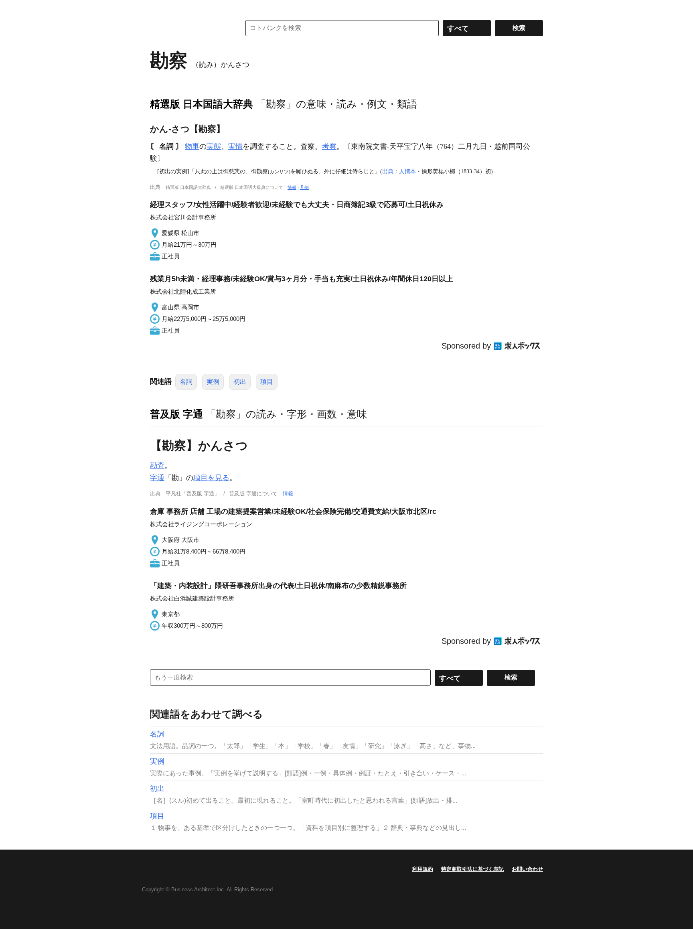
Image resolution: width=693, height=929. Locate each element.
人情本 (407, 171)
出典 (387, 171)
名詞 (186, 381)
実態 (214, 146)
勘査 (157, 465)
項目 (266, 381)
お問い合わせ (527, 869)
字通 (157, 478)
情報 (292, 187)
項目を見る (211, 478)
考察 (329, 146)
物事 (192, 146)
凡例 (304, 187)
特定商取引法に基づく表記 (472, 869)
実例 (213, 381)
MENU (158, 8)
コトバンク (189, 28)
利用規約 (422, 869)
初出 (239, 381)
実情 (235, 146)
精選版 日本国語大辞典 (201, 104)
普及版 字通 (176, 414)
